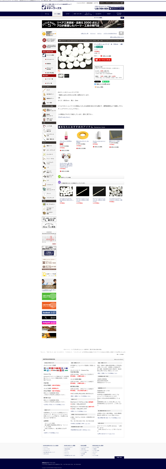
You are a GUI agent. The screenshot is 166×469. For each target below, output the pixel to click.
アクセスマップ (119, 14)
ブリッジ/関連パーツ (49, 171)
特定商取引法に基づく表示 (70, 455)
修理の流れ (83, 448)
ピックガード (50, 154)
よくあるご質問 (96, 450)
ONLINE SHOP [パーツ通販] (69, 445)
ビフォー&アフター (85, 450)
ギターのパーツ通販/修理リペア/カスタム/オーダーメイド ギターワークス (53, 6)
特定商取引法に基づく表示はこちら (80, 430)
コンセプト (98, 14)
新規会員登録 (67, 448)
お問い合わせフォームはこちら (106, 433)
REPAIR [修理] (83, 445)
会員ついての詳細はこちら (51, 432)
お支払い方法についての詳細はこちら (54, 404)
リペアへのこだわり (85, 447)
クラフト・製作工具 (49, 130)
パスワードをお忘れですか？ (110, 33)
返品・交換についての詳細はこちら (107, 373)
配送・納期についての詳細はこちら (80, 396)
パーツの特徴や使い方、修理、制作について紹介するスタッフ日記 (49, 290)
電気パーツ (49, 145)
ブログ (109, 14)
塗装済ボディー (50, 98)
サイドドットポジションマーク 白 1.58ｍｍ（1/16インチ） (99, 200)
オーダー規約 (95, 455)
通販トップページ (62, 40)
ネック (48, 90)
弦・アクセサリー (51, 204)
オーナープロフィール (88, 14)
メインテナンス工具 (50, 135)
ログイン (99, 33)
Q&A (82, 455)
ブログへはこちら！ (64, 117)
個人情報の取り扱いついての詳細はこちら (109, 417)
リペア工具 (49, 126)
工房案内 (94, 448)
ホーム (47, 14)
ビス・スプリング (51, 150)
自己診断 (83, 453)
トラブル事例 (84, 452)
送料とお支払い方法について (117, 37)
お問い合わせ (46, 453)
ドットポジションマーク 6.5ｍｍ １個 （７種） (93, 40)
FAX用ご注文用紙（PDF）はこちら (80, 423)
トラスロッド (50, 184)
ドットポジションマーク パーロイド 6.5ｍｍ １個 (115, 199)
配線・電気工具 (50, 139)
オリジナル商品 (50, 55)
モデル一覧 (49, 83)
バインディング (50, 197)
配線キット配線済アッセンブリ (51, 110)
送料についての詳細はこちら (79, 411)
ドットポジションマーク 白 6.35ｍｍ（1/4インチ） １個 (67, 200)
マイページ (92, 33)
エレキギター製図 (50, 213)
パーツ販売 (57, 14)
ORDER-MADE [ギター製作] (97, 445)
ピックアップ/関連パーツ (50, 176)
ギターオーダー (78, 14)
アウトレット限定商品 (50, 68)
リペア (68, 14)
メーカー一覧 (50, 79)
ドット (80, 40)
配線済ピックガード (50, 115)
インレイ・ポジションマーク (51, 189)
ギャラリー (95, 452)
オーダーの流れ (96, 447)
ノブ (48, 167)
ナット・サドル (50, 158)
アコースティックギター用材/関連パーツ (50, 208)
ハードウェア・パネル (50, 163)
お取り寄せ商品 (50, 72)
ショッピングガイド (69, 447)
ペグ (48, 180)
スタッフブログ (47, 448)
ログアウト (67, 452)
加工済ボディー (50, 94)
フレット (49, 193)
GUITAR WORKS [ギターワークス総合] (50, 445)
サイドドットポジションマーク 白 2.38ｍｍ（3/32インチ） (82, 200)
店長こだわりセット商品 (50, 119)
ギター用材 (49, 102)
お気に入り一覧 (84, 33)
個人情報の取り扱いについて (49, 452)
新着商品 (49, 63)
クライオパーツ (50, 59)
